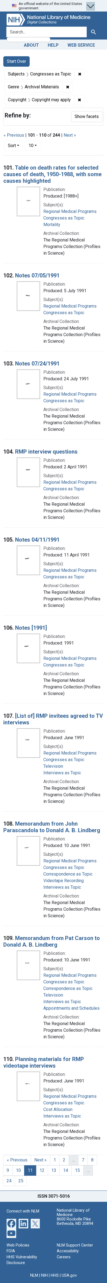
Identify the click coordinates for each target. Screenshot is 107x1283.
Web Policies (18, 1245)
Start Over (16, 61)
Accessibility (68, 1251)
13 (53, 1170)
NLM (34, 1275)
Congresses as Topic (63, 218)
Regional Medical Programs (70, 211)
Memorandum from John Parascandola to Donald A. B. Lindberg (51, 827)
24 (9, 1180)
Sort (12, 145)
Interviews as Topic (62, 772)
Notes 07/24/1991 (37, 363)
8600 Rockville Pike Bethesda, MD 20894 (75, 1221)
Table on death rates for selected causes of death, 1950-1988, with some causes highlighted (52, 174)
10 (34, 145)
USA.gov (69, 1275)
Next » (70, 135)
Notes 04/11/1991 (37, 539)
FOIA (11, 1251)
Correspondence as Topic (67, 874)
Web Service (81, 45)
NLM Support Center (75, 1245)
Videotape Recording (63, 880)
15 (77, 1170)
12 (42, 1170)
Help (53, 45)
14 (65, 1170)
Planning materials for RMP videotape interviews (43, 1062)
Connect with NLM (23, 1211)
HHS (55, 1275)
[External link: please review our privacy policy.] (11, 1223)
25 (20, 1180)
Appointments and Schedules (71, 1008)
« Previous (14, 135)
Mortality (51, 224)
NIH (44, 1275)
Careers (64, 1257)
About (31, 45)
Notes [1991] (31, 627)
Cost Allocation (57, 1109)
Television (53, 766)
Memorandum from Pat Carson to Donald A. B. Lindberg (51, 941)
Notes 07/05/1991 (37, 275)
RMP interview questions (46, 451)
